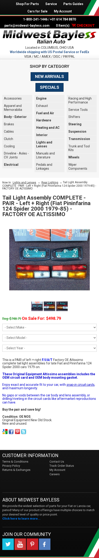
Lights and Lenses (44, 144)
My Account (63, 11)
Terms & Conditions (15, 461)
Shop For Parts (27, 4)
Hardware (43, 120)
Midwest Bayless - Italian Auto (49, 37)
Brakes (9, 124)
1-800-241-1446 (35, 19)
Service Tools (78, 110)
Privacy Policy (11, 465)
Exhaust (42, 106)
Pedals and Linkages (44, 166)
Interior (42, 135)
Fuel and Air (45, 113)
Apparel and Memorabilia (13, 108)
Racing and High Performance (80, 100)
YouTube (20, 544)
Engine (41, 98)
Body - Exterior (15, 117)
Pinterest (32, 544)
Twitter (8, 544)
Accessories (13, 98)
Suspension (77, 131)
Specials (49, 87)
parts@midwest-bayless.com (27, 25)
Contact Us (57, 461)
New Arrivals (49, 76)
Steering (75, 124)
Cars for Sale (37, 11)
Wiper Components (77, 166)
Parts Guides (73, 4)
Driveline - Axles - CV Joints (16, 155)
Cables (9, 131)
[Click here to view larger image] (49, 260)
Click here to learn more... (21, 518)
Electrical (11, 164)
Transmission (79, 139)
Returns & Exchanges (16, 470)
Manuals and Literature (45, 155)
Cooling (9, 146)
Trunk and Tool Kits (79, 148)
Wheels (73, 157)
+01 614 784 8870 (63, 19)
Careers (55, 474)
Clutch (8, 139)
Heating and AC (48, 127)
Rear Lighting (49, 182)
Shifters (74, 117)
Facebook (44, 544)
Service (51, 4)
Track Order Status (62, 465)
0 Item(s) (75, 25)
